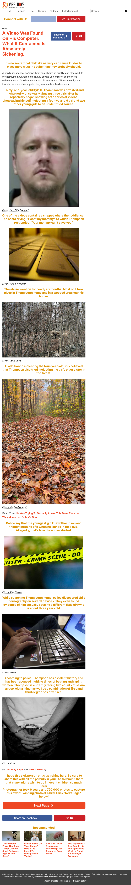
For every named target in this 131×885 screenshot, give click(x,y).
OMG (9, 11)
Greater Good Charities (45, 876)
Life (32, 11)
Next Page (42, 805)
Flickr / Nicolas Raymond (14, 507)
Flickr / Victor (8, 763)
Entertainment (70, 11)
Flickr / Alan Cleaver (12, 592)
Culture (42, 11)
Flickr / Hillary (9, 672)
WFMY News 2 (36, 769)
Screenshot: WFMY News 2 (15, 210)
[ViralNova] (13, 5)
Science (21, 11)
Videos (54, 11)
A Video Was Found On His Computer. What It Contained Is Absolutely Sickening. (23, 43)
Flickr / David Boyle (11, 360)
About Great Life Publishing (57, 881)
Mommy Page (15, 769)
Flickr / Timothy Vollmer (14, 283)
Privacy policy (79, 881)
